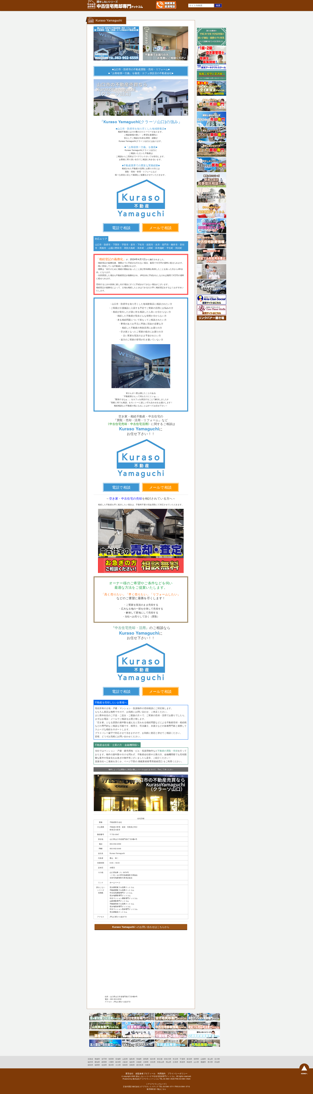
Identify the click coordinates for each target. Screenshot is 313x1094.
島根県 (189, 1062)
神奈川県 (167, 1059)
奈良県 (153, 1062)
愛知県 (97, 1062)
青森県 (97, 1059)
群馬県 (146, 1059)
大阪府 (125, 1062)
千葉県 (182, 1059)
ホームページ (115, 882)
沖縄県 (147, 1065)
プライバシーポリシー (178, 1073)
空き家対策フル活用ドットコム (122, 887)
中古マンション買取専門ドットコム (124, 898)
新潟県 (189, 1059)
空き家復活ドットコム (118, 912)
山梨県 (203, 1059)
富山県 (210, 1059)
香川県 (210, 1062)
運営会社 (129, 1073)
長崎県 (125, 1065)
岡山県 (168, 1062)
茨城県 (139, 1059)
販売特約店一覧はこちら (156, 1089)
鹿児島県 (139, 1065)
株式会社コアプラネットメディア (145, 1086)
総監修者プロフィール (146, 1073)
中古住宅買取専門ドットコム (121, 892)
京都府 (139, 1062)
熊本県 (111, 1065)
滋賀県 (132, 1062)
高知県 (217, 1062)
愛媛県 (203, 1062)
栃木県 (153, 1059)
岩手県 (104, 1059)
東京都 (159, 1059)
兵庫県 (146, 1062)
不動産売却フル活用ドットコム (122, 903)
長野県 (196, 1059)
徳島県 (90, 1065)
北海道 (90, 1059)
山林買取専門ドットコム (119, 901)
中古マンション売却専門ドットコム (124, 909)
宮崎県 (132, 1065)
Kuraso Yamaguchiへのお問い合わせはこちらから (140, 927)
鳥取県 (182, 1062)
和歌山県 (160, 1062)
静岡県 (104, 1062)
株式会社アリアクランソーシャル (146, 1079)
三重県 (111, 1062)
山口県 (196, 1062)
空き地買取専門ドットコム (120, 895)
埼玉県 (175, 1059)
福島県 (132, 1059)
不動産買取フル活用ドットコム (122, 890)
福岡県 (97, 1065)
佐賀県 (104, 1065)
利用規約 (162, 1073)
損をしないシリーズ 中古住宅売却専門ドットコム (155, 1076)
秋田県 (111, 1059)
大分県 (118, 1065)
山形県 (125, 1059)
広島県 (175, 1062)
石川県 (217, 1059)
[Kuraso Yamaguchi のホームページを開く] (140, 218)
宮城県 (118, 1059)
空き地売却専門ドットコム (120, 906)
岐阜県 (118, 1062)
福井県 (90, 1062)
